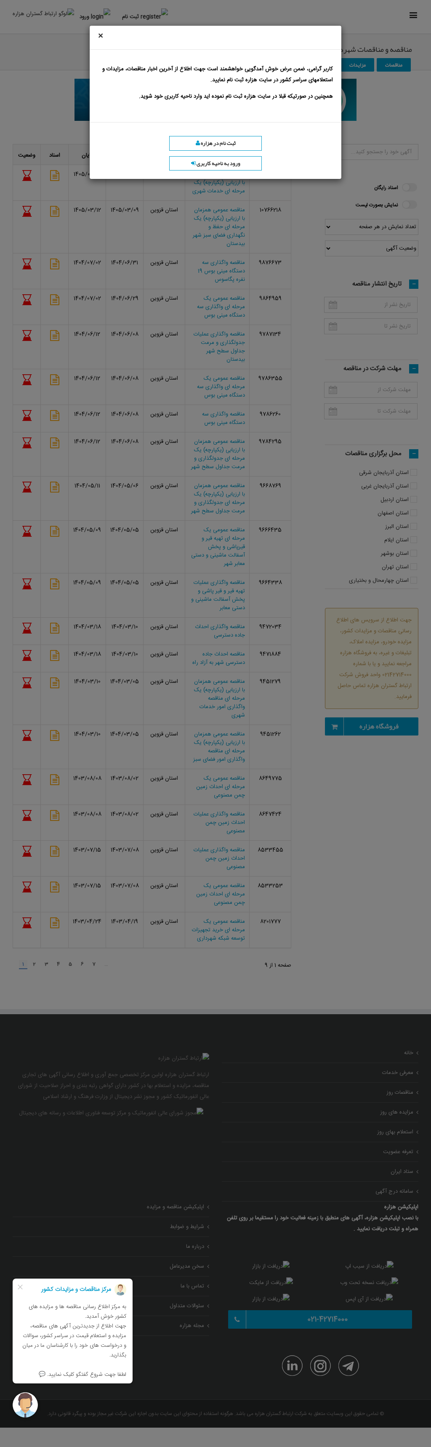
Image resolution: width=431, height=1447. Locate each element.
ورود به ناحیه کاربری (218, 163)
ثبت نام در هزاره (218, 143)
